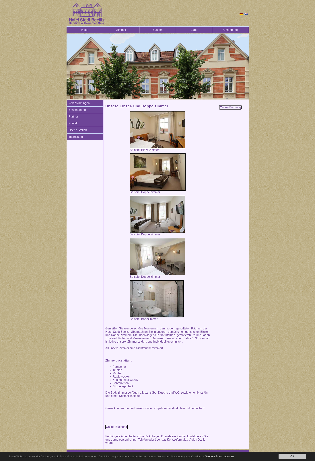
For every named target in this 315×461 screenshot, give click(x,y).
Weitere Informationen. (220, 456)
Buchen (158, 29)
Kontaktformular (177, 439)
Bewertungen (77, 109)
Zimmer (121, 29)
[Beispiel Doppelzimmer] (158, 172)
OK (292, 456)
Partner (73, 116)
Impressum (76, 136)
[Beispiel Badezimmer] (157, 298)
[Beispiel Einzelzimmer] (157, 129)
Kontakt (73, 123)
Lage (194, 29)
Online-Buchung (116, 426)
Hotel (84, 29)
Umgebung (230, 29)
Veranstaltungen (79, 103)
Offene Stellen (78, 130)
